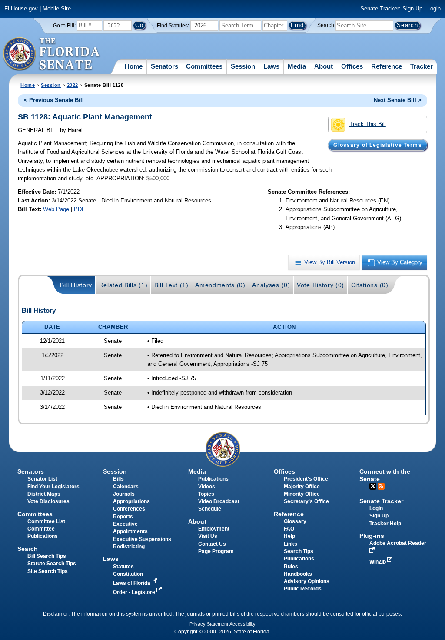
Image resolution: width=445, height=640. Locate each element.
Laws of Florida (132, 583)
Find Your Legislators (53, 486)
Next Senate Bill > (398, 100)
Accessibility (242, 624)
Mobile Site (57, 8)
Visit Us (207, 536)
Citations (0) (370, 285)
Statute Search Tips (51, 563)
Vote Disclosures (48, 501)
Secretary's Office (306, 501)
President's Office (306, 478)
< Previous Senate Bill (54, 100)
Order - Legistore (134, 592)
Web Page (56, 209)
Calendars (126, 486)
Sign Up (412, 8)
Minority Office (302, 494)
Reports (123, 516)
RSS (381, 486)
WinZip (378, 561)
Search (325, 25)
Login (434, 8)
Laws (271, 66)
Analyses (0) (271, 285)
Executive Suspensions (142, 539)
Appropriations (131, 501)
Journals (124, 494)
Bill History (76, 285)
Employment (213, 528)
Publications (213, 478)
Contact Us (212, 544)
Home (134, 66)
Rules (291, 566)
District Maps (43, 494)
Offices (352, 66)
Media (297, 66)
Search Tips (298, 551)
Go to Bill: (64, 25)
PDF (79, 209)
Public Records (303, 588)
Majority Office (302, 486)
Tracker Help (385, 523)
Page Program (216, 551)
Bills (118, 478)
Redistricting (129, 546)
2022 (72, 85)
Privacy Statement (208, 624)
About (323, 66)
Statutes (123, 566)
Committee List (46, 521)
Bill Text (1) (171, 285)
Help (289, 536)
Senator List (42, 478)
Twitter (372, 486)
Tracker (421, 66)
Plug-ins (371, 535)
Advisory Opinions (306, 581)
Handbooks (298, 574)
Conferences (129, 508)
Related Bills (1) (123, 285)
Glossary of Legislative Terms (377, 145)
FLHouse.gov (21, 8)
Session (243, 66)
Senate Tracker (381, 500)
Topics (206, 494)
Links (290, 544)
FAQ (289, 528)
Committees (204, 66)
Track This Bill (367, 124)
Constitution (128, 574)
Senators (164, 66)
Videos (206, 486)
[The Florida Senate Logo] (52, 54)
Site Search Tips (47, 571)
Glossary (295, 521)
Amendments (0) (220, 285)
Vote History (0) (320, 285)
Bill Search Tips (46, 556)
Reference (386, 66)
